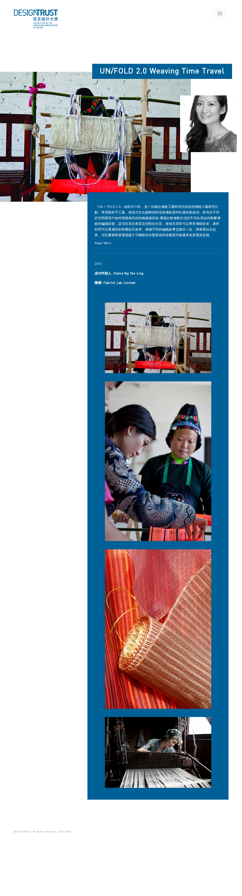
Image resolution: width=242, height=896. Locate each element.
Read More (103, 243)
